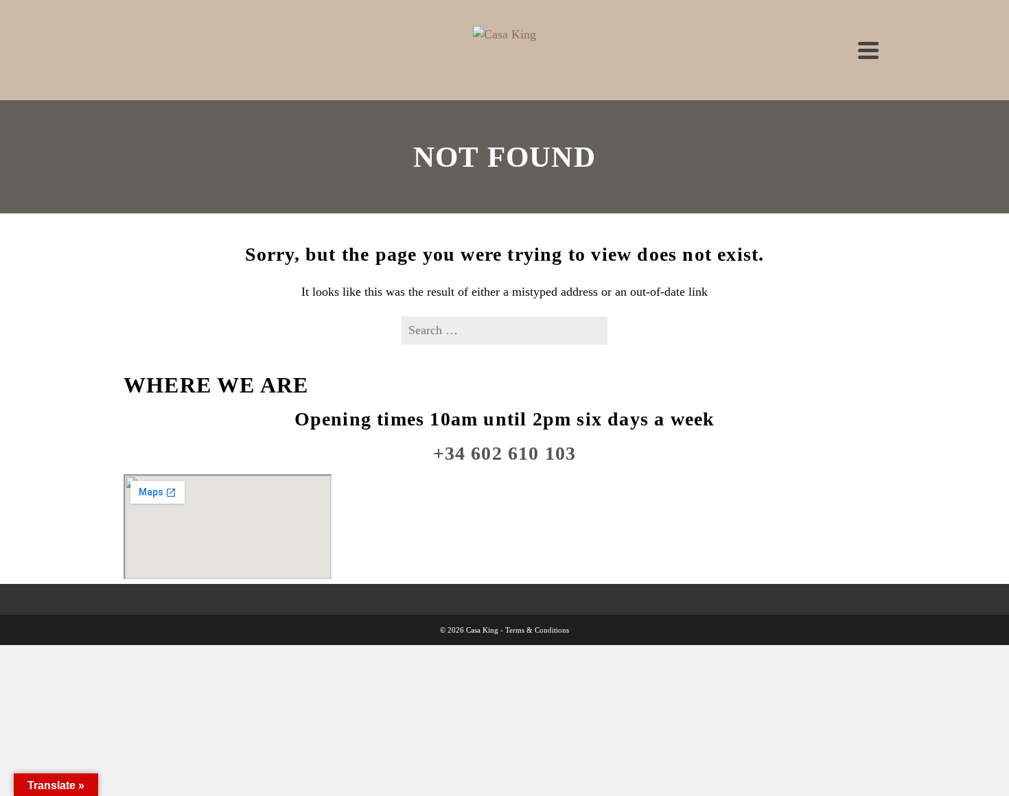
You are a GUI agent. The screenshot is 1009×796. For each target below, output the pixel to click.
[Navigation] (868, 50)
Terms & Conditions (537, 630)
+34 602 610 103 (505, 453)
